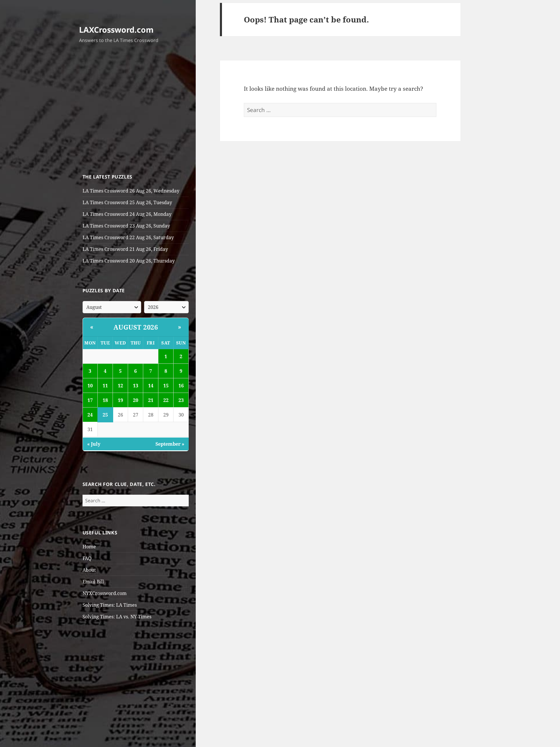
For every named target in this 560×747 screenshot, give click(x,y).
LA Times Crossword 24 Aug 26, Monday (127, 214)
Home (89, 546)
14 (150, 385)
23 (181, 400)
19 (120, 400)
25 (105, 415)
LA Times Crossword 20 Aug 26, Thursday (129, 261)
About (89, 570)
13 (135, 385)
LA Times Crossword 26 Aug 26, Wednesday (131, 191)
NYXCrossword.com (105, 593)
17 (90, 400)
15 (166, 385)
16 (181, 385)
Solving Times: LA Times (110, 605)
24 (90, 415)
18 (105, 400)
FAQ (87, 558)
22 (166, 400)
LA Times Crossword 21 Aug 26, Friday (125, 249)
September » (169, 444)
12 (120, 385)
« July (93, 444)
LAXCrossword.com (116, 29)
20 (135, 400)
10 (90, 385)
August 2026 (135, 327)
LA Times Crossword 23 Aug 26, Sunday (126, 226)
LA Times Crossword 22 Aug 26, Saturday (128, 237)
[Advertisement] (136, 110)
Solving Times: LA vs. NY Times (117, 616)
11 (105, 385)
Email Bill (93, 581)
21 (150, 400)
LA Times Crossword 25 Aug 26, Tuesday (127, 202)
